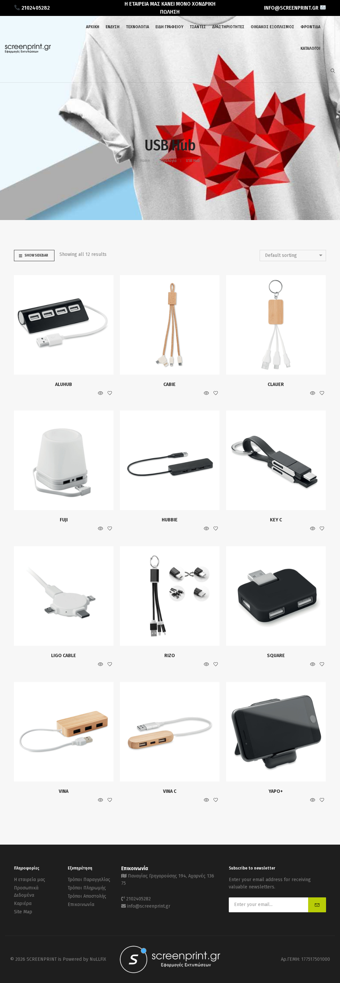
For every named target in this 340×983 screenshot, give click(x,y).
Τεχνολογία (168, 160)
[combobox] (293, 255)
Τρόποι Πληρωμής (87, 888)
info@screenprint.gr (148, 906)
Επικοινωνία (81, 904)
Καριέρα (23, 903)
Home (145, 160)
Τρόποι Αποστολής (87, 896)
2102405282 (138, 899)
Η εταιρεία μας (29, 879)
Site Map (23, 912)
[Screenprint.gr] (28, 52)
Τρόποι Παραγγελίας (89, 879)
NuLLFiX (98, 959)
